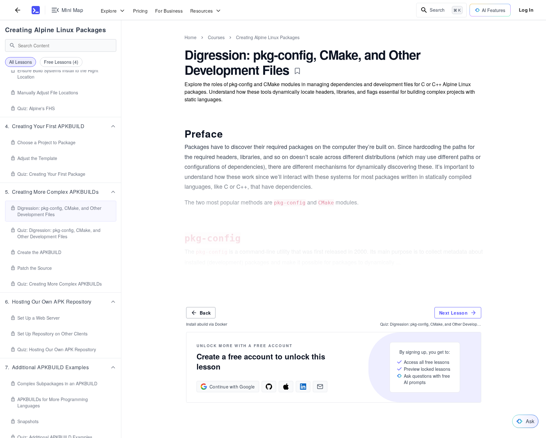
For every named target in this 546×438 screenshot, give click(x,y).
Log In (526, 9)
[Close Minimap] (121, 44)
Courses (216, 37)
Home (191, 37)
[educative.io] (36, 10)
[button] (60, 126)
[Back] (17, 10)
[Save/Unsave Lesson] (297, 71)
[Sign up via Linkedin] (303, 386)
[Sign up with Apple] (286, 386)
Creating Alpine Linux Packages (55, 29)
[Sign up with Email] (320, 386)
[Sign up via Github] (269, 386)
